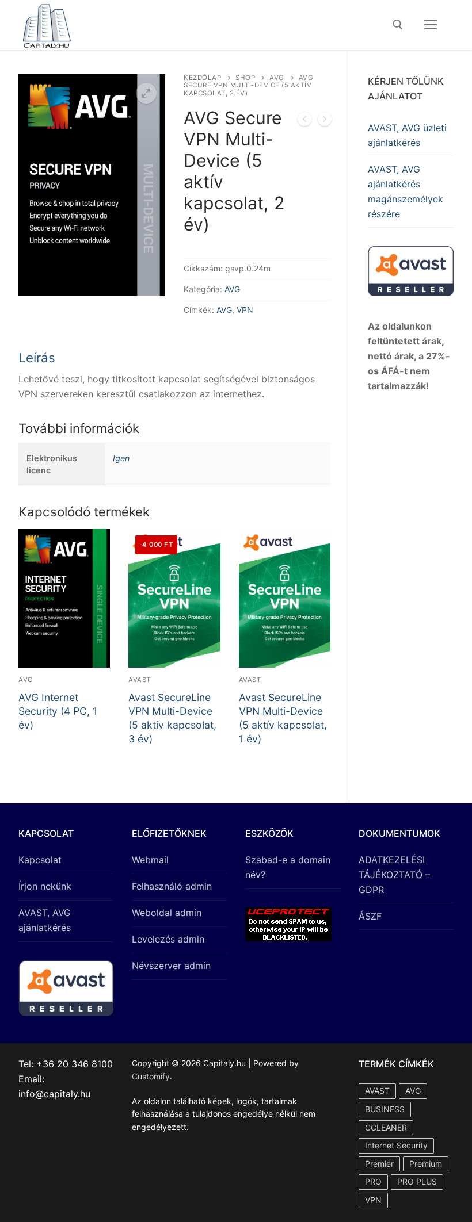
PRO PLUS (417, 1181)
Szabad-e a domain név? (287, 867)
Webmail (150, 859)
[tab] (174, 376)
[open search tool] (398, 25)
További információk (78, 428)
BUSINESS (385, 1109)
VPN (245, 310)
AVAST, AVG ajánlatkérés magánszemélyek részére (405, 191)
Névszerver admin (171, 965)
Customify (151, 1076)
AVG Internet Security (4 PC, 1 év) (57, 711)
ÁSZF (370, 916)
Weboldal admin (166, 912)
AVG (276, 78)
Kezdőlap (202, 78)
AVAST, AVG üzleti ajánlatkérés (407, 135)
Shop (245, 78)
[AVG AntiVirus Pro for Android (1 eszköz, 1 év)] (325, 121)
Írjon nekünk (44, 886)
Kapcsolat (40, 859)
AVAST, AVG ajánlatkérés (44, 920)
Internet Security (396, 1145)
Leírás (36, 357)
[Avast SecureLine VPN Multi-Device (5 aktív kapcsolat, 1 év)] (304, 121)
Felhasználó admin (172, 886)
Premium (425, 1164)
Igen (121, 458)
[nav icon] (430, 25)
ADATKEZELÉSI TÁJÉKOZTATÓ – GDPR (394, 874)
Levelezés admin (168, 939)
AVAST (139, 680)
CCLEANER (386, 1127)
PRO (373, 1181)
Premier (379, 1164)
